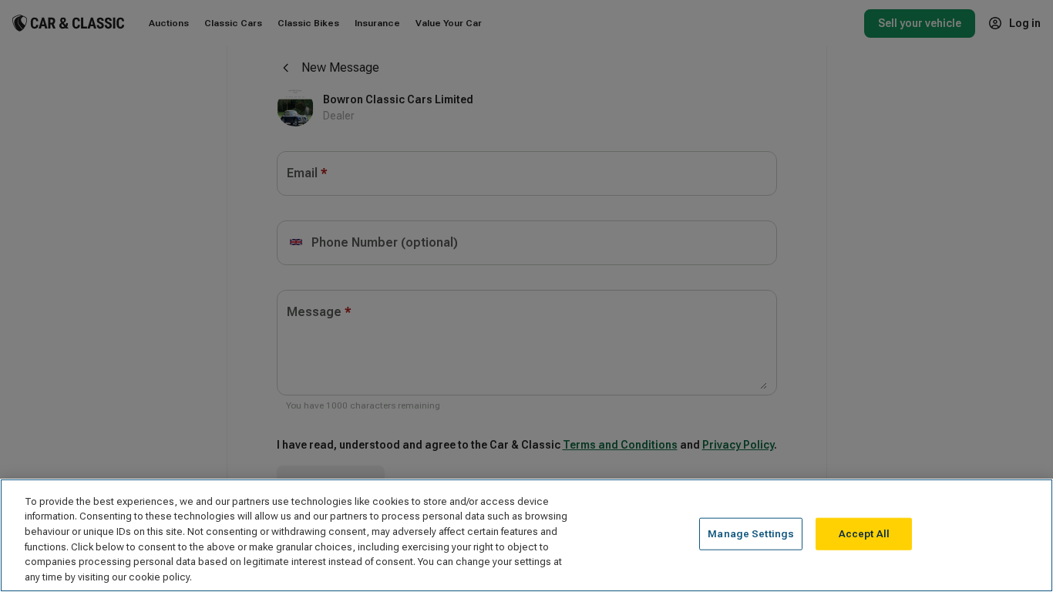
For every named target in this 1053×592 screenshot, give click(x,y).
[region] (526, 535)
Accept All (864, 534)
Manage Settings (751, 534)
